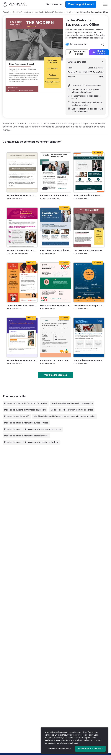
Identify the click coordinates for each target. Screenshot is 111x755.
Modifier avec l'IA (101, 52)
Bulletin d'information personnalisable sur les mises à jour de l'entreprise (55, 195)
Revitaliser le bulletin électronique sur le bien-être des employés (55, 250)
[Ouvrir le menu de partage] (103, 44)
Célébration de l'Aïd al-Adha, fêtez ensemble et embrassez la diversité (55, 360)
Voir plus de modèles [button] (55, 375)
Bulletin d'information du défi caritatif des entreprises (22, 250)
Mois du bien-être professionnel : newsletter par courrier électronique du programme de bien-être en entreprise (89, 195)
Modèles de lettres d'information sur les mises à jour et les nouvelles (64, 416)
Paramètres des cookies (59, 748)
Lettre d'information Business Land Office (89, 250)
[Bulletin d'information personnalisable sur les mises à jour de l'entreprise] (55, 172)
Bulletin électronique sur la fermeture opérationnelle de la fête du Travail (89, 360)
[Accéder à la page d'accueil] (15, 4)
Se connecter (54, 4)
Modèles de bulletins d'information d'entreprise (25, 403)
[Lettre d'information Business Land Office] (89, 227)
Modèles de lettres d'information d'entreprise (72, 403)
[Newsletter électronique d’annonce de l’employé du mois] (55, 282)
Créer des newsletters (22, 12)
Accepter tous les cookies (90, 748)
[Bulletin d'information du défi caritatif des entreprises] (22, 227)
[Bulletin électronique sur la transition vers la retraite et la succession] (22, 337)
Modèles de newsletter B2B (16, 416)
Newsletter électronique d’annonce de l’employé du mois (55, 305)
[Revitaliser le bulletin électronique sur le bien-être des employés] (55, 227)
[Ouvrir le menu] (105, 4)
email (69, 12)
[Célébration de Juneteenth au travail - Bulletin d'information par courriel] (22, 282)
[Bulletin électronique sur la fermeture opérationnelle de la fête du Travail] (89, 337)
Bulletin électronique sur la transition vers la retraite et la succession (22, 360)
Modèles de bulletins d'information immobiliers (25, 410)
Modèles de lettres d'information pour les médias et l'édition (31, 442)
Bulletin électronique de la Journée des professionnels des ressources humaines (22, 195)
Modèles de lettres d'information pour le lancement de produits (32, 429)
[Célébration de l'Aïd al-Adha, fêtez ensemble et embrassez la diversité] (55, 337)
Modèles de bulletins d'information (49, 12)
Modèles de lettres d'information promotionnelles (26, 436)
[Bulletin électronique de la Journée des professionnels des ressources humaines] (22, 172)
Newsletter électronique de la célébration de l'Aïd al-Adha (89, 305)
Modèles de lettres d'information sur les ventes (72, 410)
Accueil (6, 12)
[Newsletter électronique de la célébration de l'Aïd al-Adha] (89, 282)
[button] (77, 52)
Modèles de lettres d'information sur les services (26, 423)
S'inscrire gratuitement (81, 4)
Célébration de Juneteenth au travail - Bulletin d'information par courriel (22, 305)
